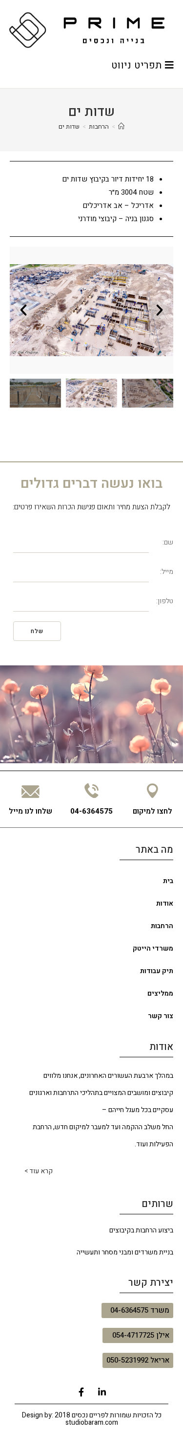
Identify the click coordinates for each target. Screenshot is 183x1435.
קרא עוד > (38, 1171)
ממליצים (160, 993)
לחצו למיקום (152, 811)
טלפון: (164, 601)
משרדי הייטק (153, 948)
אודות (164, 903)
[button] (158, 310)
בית (168, 881)
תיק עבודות (156, 971)
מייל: (166, 572)
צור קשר (160, 1016)
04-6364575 (91, 811)
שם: (168, 542)
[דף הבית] (121, 126)
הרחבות (162, 926)
